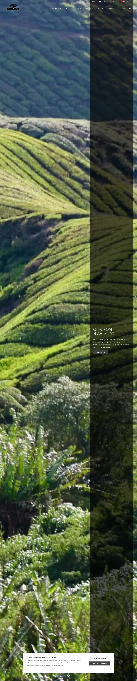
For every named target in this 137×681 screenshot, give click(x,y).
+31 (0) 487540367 (91, 2)
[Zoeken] (130, 8)
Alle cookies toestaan (99, 663)
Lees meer (99, 352)
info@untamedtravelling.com (110, 2)
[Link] (13, 7)
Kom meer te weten (32, 668)
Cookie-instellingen (99, 658)
